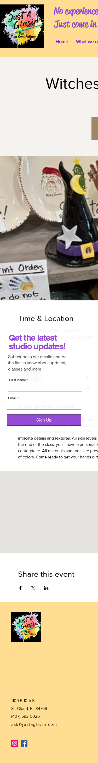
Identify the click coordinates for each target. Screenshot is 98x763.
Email (12, 398)
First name (17, 380)
